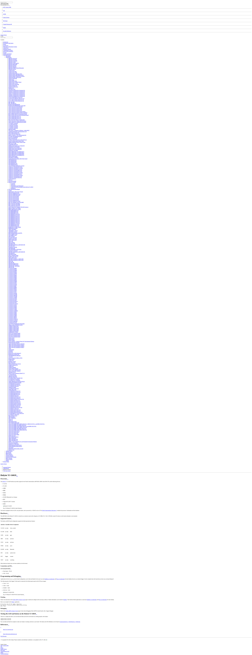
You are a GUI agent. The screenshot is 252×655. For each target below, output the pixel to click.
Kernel (4, 44)
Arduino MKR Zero (12, 80)
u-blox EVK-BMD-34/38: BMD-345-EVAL (17, 427)
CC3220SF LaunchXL (13, 126)
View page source (7, 470)
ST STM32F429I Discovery (14, 393)
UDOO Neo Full (11, 435)
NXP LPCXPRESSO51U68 (14, 194)
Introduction (5, 42)
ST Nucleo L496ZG (12, 316)
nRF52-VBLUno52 (12, 257)
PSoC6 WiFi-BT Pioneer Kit (14, 134)
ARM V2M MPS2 (12, 229)
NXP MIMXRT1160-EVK (14, 222)
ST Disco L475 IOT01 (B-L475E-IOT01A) (17, 139)
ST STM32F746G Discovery (14, 398)
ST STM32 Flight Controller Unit (15, 378)
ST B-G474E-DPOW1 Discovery (15, 97)
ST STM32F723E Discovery (14, 396)
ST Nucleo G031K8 (12, 293)
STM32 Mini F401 (12, 389)
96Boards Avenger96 (12, 60)
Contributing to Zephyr (8, 50)
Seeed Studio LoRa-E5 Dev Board (15, 191)
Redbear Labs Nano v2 (13, 256)
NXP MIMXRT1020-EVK (14, 216)
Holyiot (4, 481)
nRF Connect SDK (7, 7)
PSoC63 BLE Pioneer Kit (13, 132)
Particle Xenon (11, 340)
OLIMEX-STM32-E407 (13, 326)
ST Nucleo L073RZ (12, 308)
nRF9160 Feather (12, 129)
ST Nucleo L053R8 (12, 307)
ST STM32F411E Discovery (14, 391)
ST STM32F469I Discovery (14, 394)
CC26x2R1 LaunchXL (13, 125)
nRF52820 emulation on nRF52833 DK (16, 244)
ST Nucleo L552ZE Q (13, 319)
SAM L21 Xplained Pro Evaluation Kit (16, 93)
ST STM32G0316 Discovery (14, 401)
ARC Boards (8, 452)
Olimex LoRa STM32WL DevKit (15, 325)
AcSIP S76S (11, 360)
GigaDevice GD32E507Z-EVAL (15, 169)
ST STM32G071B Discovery (14, 402)
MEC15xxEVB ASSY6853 (14, 203)
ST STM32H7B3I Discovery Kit (15, 407)
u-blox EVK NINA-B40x (13, 434)
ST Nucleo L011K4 (12, 304)
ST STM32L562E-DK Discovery (15, 412)
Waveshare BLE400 (12, 237)
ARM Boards (8, 57)
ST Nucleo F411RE (12, 282)
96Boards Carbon (12, 62)
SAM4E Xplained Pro (13, 365)
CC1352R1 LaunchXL (13, 123)
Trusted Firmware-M (7, 24)
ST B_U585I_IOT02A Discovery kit (16, 101)
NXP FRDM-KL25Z (12, 163)
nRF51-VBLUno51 (12, 240)
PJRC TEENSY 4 (12, 418)
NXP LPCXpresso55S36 (13, 200)
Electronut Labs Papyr (13, 250)
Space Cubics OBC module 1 (14, 370)
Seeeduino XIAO (12, 372)
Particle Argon (11, 337)
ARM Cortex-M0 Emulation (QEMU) (16, 345)
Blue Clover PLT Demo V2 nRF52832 (16, 119)
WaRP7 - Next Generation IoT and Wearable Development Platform (22, 441)
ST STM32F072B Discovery (14, 385)
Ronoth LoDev (11, 359)
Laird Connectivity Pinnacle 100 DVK (16, 343)
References (13, 188)
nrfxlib (4, 14)
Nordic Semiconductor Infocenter (49, 510)
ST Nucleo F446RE (12, 287)
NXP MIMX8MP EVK (13, 211)
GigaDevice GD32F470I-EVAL (15, 177)
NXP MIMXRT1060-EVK (14, 220)
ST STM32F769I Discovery (14, 400)
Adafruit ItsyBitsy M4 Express (14, 77)
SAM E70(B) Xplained (13, 368)
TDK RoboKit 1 (11, 416)
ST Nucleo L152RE (12, 309)
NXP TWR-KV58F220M (13, 422)
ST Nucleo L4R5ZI (12, 317)
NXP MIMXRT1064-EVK (14, 221)
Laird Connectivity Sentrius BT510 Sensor (17, 121)
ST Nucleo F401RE (12, 280)
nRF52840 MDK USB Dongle (14, 249)
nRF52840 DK (11, 253)
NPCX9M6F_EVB (12, 235)
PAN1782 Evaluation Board (14, 336)
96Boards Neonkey (12, 65)
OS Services (5, 45)
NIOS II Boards (9, 454)
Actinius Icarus (11, 70)
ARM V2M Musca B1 (13, 439)
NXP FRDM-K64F (12, 161)
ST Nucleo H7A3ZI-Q (13, 303)
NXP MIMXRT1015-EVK (14, 215)
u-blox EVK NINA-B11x (13, 432)
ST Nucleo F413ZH (12, 284)
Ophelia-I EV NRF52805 (13, 444)
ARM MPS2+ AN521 (13, 230)
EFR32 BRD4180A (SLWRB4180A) (16, 152)
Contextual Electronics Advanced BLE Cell (17, 131)
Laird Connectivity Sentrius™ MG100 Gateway (18, 207)
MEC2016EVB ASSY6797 (14, 205)
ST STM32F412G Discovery (14, 392)
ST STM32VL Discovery (13, 414)
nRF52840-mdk (11, 248)
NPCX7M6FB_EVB (12, 234)
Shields (7, 460)
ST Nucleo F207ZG (12, 274)
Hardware (13, 184)
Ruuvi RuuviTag (11, 362)
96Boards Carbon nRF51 (13, 63)
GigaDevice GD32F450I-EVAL (15, 174)
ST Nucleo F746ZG (12, 289)
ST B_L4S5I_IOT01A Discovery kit (16, 99)
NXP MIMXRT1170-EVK (14, 223)
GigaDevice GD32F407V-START (15, 172)
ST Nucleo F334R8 (12, 279)
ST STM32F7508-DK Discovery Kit (16, 399)
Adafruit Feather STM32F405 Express (16, 76)
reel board (10, 356)
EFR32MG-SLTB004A (13, 157)
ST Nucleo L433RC (12, 313)
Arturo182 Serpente (12, 375)
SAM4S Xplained (12, 367)
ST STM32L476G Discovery (14, 409)
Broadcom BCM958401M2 (14, 104)
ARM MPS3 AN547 (12, 231)
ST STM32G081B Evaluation (14, 403)
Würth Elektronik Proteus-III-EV (15, 446)
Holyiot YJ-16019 (12, 182)
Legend (10, 190)
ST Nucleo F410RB (12, 281)
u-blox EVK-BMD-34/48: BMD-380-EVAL (17, 429)
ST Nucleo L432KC (12, 312)
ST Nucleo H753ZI (12, 302)
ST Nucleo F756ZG (12, 290)
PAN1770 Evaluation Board (14, 333)
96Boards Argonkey (12, 59)
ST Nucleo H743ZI (12, 300)
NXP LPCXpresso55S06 (13, 196)
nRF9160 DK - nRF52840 (13, 266)
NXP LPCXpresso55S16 (13, 197)
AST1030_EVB (11, 89)
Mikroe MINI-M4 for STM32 (14, 209)
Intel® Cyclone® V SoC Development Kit (17, 135)
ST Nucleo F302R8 (12, 275)
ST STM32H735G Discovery (14, 405)
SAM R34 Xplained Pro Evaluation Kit (16, 96)
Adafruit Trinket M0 (12, 78)
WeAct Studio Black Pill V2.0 (14, 118)
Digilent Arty (11, 88)
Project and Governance (8, 51)
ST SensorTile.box (12, 374)
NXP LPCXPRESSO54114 (14, 195)
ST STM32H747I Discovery (14, 406)
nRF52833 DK (11, 246)
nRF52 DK (10, 261)
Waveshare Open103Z (13, 442)
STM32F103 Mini (12, 387)
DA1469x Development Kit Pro (15, 136)
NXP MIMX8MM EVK (13, 210)
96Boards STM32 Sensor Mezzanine (16, 68)
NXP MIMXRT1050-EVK (14, 218)
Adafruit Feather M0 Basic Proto (15, 73)
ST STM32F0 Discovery (13, 386)
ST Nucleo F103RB (12, 273)
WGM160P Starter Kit (13, 144)
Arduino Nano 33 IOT (13, 83)
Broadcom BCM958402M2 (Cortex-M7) (16, 105)
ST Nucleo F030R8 (12, 268)
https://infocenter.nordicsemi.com (10, 634)
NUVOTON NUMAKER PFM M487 (16, 323)
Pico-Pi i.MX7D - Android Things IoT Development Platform (21, 341)
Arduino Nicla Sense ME (13, 84)
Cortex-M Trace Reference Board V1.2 (16, 373)
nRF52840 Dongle (12, 254)
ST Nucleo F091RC (12, 271)
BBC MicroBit (11, 102)
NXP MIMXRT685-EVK (13, 225)
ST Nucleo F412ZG (12, 283)
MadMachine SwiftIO (13, 228)
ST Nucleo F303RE (12, 277)
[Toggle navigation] (9, 5)
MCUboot (5, 20)
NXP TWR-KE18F (12, 421)
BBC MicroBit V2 (12, 103)
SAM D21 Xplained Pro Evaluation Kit (16, 91)
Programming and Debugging (17, 185)
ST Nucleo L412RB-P (13, 310)
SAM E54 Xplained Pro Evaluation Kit (16, 92)
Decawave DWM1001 (13, 137)
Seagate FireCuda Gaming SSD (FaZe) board (17, 158)
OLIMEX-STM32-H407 (13, 329)
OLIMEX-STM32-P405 (13, 330)
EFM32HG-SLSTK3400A (14, 146)
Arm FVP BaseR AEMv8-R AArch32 (16, 165)
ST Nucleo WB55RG (12, 321)
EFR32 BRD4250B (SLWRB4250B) (16, 154)
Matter (4, 27)
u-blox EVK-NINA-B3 (13, 433)
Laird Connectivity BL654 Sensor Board (16, 111)
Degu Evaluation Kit (12, 138)
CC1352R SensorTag (12, 124)
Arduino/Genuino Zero (13, 86)
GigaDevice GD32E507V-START (15, 168)
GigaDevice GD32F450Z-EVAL (15, 176)
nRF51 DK (10, 241)
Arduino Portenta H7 (12, 85)
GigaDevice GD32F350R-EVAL (15, 170)
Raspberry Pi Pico (12, 361)
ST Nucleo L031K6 (12, 306)
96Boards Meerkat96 (12, 64)
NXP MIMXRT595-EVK (13, 224)
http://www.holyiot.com (8, 629)
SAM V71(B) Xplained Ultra (14, 369)
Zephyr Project (6, 17)
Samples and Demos (7, 53)
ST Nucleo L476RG (12, 315)
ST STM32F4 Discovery (13, 395)
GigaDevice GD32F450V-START (15, 175)
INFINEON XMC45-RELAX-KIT (15, 448)
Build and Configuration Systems (10, 46)
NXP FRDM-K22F (12, 159)
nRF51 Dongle (11, 242)
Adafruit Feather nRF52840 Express (15, 75)
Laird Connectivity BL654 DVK (15, 110)
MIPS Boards (8, 453)
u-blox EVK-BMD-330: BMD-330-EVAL (17, 425)
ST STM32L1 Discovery (13, 408)
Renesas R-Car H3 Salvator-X (14, 353)
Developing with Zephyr (8, 43)
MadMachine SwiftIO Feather (14, 227)
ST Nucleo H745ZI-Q (13, 301)
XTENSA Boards (9, 455)
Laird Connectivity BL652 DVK (15, 108)
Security (5, 52)
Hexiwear (10, 179)
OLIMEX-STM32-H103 (13, 327)
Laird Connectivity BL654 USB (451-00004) (17, 112)
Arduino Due (11, 79)
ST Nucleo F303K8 (12, 276)
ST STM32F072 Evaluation (14, 383)
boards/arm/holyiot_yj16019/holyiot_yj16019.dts (70, 621)
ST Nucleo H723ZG (12, 299)
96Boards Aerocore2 (12, 58)
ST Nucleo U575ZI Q (13, 320)
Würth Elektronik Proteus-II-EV (15, 445)
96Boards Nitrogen (12, 66)
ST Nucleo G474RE (12, 297)
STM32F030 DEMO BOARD (14, 382)
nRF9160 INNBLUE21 (13, 263)
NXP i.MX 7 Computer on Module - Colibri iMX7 (18, 130)
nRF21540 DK (11, 236)
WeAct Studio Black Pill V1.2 (14, 116)
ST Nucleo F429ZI (12, 286)
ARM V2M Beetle (12, 438)
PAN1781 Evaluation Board (14, 335)
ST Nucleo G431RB (12, 296)
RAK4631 (10, 350)
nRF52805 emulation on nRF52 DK (15, 258)
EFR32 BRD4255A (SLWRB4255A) (16, 155)
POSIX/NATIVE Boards (11, 457)
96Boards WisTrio (12, 69)
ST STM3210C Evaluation (14, 379)
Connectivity (5, 47)
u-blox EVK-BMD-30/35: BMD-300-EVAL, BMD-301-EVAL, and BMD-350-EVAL (26, 424)
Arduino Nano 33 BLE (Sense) (14, 82)
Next (2, 636)
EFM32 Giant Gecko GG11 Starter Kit (16, 145)
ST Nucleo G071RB (12, 294)
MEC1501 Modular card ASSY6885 (16, 202)
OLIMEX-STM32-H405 (13, 328)
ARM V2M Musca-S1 (13, 440)
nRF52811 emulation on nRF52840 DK (16, 251)
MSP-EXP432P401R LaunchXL (15, 233)
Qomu (9, 348)
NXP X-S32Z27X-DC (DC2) (14, 363)
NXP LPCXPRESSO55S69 (14, 201)
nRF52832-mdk (11, 243)
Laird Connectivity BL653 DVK (15, 109)
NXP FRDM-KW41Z (13, 164)
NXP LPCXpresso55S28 (13, 198)
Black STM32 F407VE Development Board (17, 113)
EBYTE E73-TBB (12, 143)
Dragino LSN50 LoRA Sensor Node (16, 141)
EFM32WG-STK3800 (13, 150)
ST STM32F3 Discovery (13, 388)
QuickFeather (11, 349)
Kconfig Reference (7, 31)
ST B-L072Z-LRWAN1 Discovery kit (16, 98)
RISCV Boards (9, 458)
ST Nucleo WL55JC (12, 322)
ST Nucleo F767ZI (12, 291)
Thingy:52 (10, 419)
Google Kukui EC (12, 178)
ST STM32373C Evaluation (14, 380)
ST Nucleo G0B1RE (12, 295)
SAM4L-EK (11, 366)
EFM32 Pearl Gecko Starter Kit (15, 148)
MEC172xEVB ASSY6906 (14, 204)
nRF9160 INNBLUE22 (13, 264)
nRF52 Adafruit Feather (13, 255)
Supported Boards (7, 55)
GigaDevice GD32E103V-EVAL (15, 167)
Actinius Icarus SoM (12, 72)
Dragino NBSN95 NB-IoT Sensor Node (16, 142)
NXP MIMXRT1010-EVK (14, 214)
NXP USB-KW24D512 (13, 436)
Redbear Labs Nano (12, 238)
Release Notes (6, 461)
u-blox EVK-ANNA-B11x (14, 431)
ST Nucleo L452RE (12, 314)
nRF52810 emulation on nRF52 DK (15, 260)
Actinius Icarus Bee (12, 71)
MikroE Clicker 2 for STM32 (14, 208)
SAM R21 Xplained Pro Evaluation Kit (16, 95)
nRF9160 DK (11, 267)
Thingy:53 (10, 420)
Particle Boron (11, 339)
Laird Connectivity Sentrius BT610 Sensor (17, 122)
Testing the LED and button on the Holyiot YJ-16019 (22, 187)
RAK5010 (10, 352)
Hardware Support (7, 49)
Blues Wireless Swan (12, 415)
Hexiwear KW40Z (12, 181)
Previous (4, 636)
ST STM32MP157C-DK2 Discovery (16, 413)
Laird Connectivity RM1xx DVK (15, 358)
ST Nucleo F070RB (12, 270)
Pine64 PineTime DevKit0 (13, 342)
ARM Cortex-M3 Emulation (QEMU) (16, 346)
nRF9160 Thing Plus (12, 376)
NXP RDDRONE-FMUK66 (14, 355)
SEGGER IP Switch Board (14, 189)
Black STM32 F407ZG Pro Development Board (18, 115)
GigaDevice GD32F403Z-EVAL (15, 171)
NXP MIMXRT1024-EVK (14, 217)
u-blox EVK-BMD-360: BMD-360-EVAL (17, 428)
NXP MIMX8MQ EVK (13, 213)
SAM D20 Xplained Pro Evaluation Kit (16, 90)
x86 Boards (8, 56)
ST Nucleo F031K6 (12, 269)
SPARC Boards (9, 459)
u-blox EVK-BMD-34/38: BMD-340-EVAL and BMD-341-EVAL (22, 426)
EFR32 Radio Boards (12, 156)
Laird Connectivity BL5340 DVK (15, 106)
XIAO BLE (10, 447)
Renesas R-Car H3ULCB (13, 354)
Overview (13, 183)
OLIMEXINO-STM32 (13, 332)
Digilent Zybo (11, 449)
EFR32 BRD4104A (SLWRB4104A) (16, 151)
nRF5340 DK (11, 262)
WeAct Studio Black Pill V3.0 (14, 117)
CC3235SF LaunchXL (13, 128)
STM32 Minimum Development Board (16, 381)
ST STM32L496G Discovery (14, 411)
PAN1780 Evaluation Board (14, 334)
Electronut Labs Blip (12, 247)
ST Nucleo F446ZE (12, 288)
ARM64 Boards (9, 451)
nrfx (4, 10)
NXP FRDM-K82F (12, 162)
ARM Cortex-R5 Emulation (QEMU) (16, 347)
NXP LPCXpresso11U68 (13, 192)
